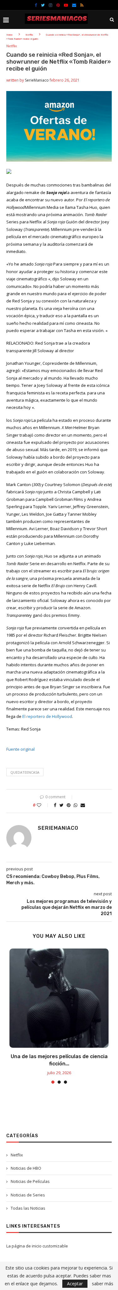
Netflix (29, 34)
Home (9, 34)
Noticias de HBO (26, 1168)
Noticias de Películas (30, 1181)
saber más (102, 1283)
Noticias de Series (28, 1195)
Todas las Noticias (28, 1208)
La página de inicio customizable (37, 1246)
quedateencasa (24, 772)
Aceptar (75, 1284)
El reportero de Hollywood (47, 716)
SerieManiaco (37, 80)
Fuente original (20, 749)
